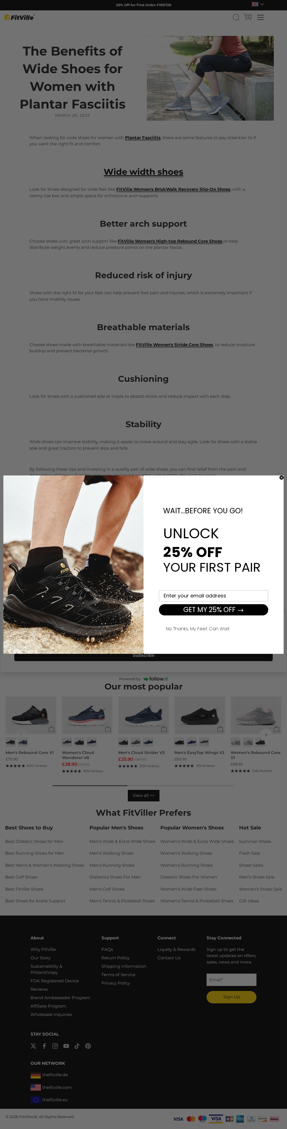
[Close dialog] (281, 477)
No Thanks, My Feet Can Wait (198, 628)
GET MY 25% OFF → (213, 609)
